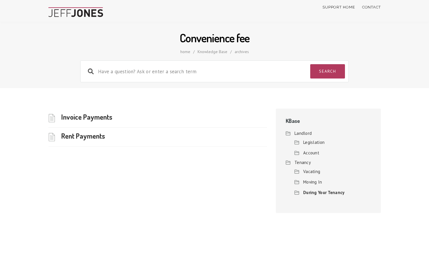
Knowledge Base (212, 51)
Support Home (338, 7)
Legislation (314, 142)
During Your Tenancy (324, 192)
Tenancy (302, 162)
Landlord (303, 133)
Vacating (311, 171)
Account (311, 153)
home (185, 51)
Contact (371, 7)
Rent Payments (83, 135)
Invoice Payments (86, 116)
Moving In (312, 182)
